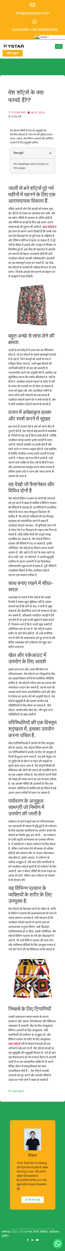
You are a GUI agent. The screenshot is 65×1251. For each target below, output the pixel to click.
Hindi (43, 37)
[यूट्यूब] (37, 1240)
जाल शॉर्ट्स (48, 227)
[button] (50, 153)
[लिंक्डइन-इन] (32, 1240)
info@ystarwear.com (32, 13)
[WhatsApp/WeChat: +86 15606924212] (34, 21)
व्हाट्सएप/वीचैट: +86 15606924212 (35, 30)
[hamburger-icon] (58, 46)
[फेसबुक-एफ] (27, 1240)
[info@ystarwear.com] (32, 4)
